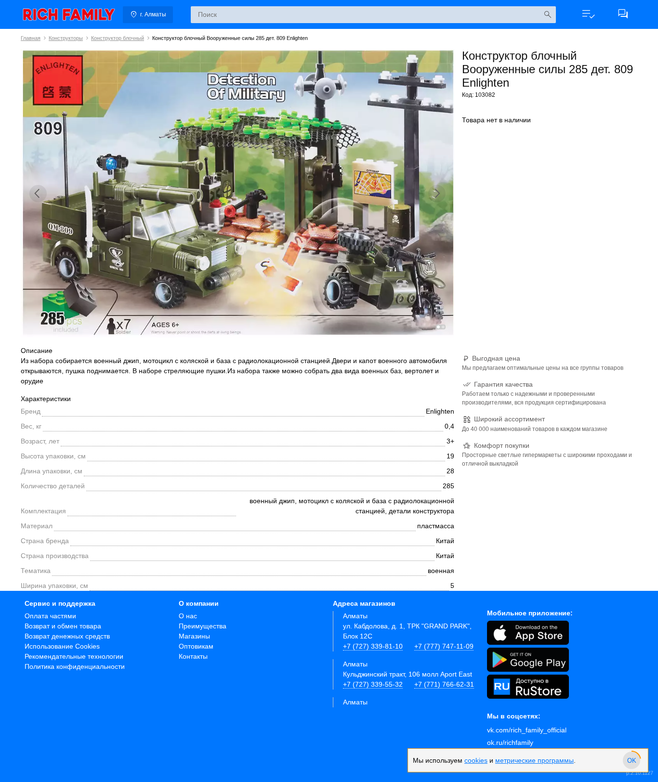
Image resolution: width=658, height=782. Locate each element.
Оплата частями (50, 616)
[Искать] (547, 14)
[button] (588, 14)
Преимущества (202, 626)
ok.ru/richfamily (510, 742)
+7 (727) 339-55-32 (373, 684)
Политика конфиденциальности (75, 666)
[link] (69, 14)
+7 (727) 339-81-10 (373, 646)
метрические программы (534, 760)
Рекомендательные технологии (74, 656)
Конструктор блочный (117, 38)
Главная (30, 38)
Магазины (194, 636)
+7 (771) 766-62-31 (444, 684)
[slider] (631, 760)
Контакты (193, 656)
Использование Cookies (62, 646)
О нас (188, 616)
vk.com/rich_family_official (526, 730)
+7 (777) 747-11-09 (444, 646)
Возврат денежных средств (67, 636)
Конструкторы (66, 38)
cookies (475, 760)
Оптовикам (196, 646)
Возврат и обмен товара (63, 626)
